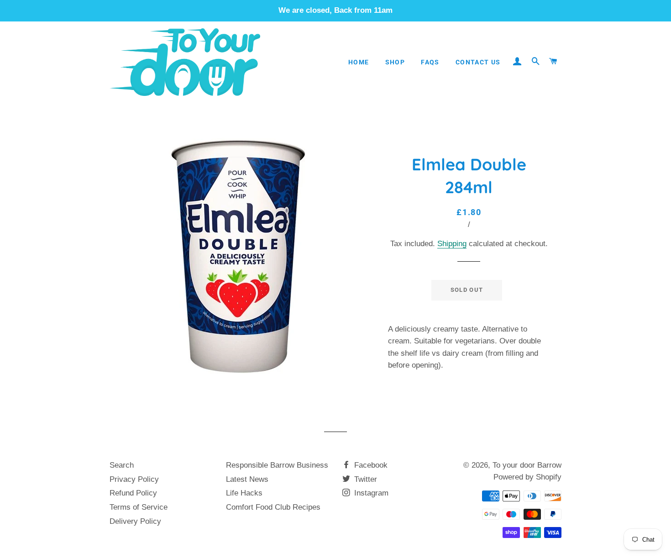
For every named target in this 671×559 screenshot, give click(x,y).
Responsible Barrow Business (277, 465)
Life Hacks (244, 493)
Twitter (364, 479)
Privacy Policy (134, 479)
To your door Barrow (527, 465)
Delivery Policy (135, 521)
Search (122, 465)
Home (358, 62)
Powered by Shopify (527, 477)
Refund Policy (133, 493)
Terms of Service (139, 507)
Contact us (478, 62)
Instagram (370, 493)
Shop (395, 62)
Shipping (452, 243)
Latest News (247, 479)
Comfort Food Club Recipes (273, 507)
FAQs (430, 62)
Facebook (370, 465)
